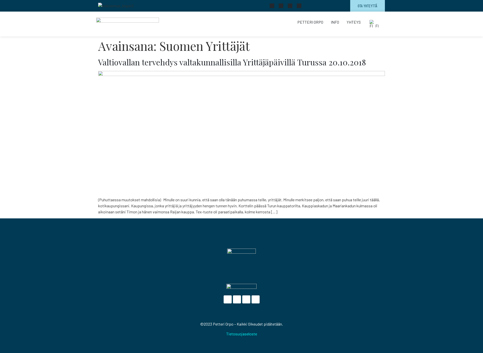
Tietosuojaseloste (241, 333)
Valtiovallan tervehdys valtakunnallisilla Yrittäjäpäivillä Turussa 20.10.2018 (232, 62)
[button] (375, 24)
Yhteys (354, 22)
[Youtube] (290, 6)
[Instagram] (299, 6)
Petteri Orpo (310, 22)
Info (335, 22)
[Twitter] (281, 6)
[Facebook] (272, 6)
